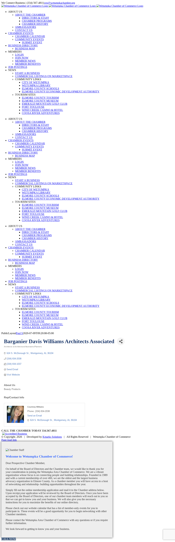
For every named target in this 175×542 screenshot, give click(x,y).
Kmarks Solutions (52, 436)
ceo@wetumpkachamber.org (59, 2)
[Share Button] (121, 341)
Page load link (9, 439)
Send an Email (34, 415)
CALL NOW (8, 539)
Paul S (19, 333)
